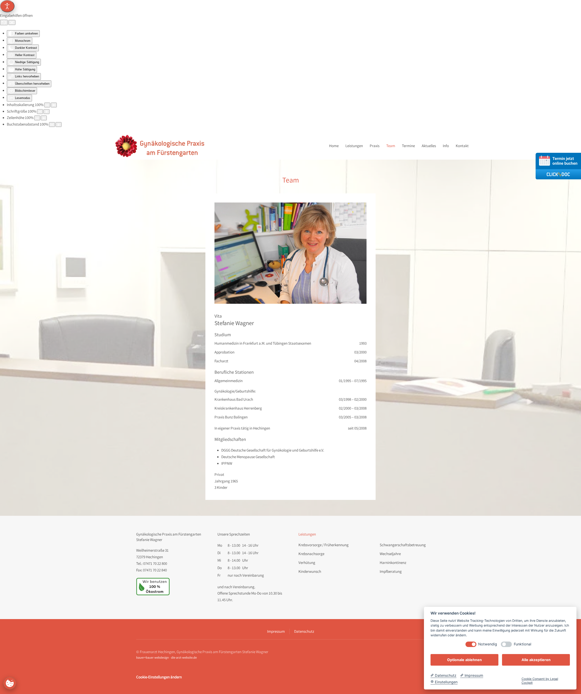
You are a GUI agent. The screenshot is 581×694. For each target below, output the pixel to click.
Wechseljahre (390, 553)
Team (390, 145)
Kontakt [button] (462, 145)
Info (446, 145)
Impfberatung (391, 571)
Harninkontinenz (393, 562)
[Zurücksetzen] (4, 22)
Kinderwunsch (309, 571)
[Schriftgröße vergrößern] (46, 111)
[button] (290, 253)
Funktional (522, 644)
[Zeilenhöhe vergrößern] (44, 118)
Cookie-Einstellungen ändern (159, 676)
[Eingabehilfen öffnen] (7, 6)
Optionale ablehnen (464, 659)
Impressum (276, 631)
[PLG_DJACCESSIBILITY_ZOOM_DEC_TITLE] (47, 105)
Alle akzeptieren (536, 659)
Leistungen (307, 534)
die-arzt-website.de (184, 657)
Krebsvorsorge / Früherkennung (323, 544)
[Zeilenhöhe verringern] (37, 118)
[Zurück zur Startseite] (160, 145)
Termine (408, 145)
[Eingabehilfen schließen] (11, 22)
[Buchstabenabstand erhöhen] (59, 124)
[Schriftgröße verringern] (40, 111)
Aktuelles (429, 145)
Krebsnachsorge (311, 553)
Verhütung (306, 562)
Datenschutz (304, 631)
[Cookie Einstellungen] (9, 683)
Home (334, 145)
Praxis (374, 145)
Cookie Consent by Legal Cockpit (540, 680)
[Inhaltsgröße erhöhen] (54, 105)
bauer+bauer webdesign (152, 657)
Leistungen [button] (354, 145)
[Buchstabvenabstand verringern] (52, 124)
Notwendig (487, 644)
